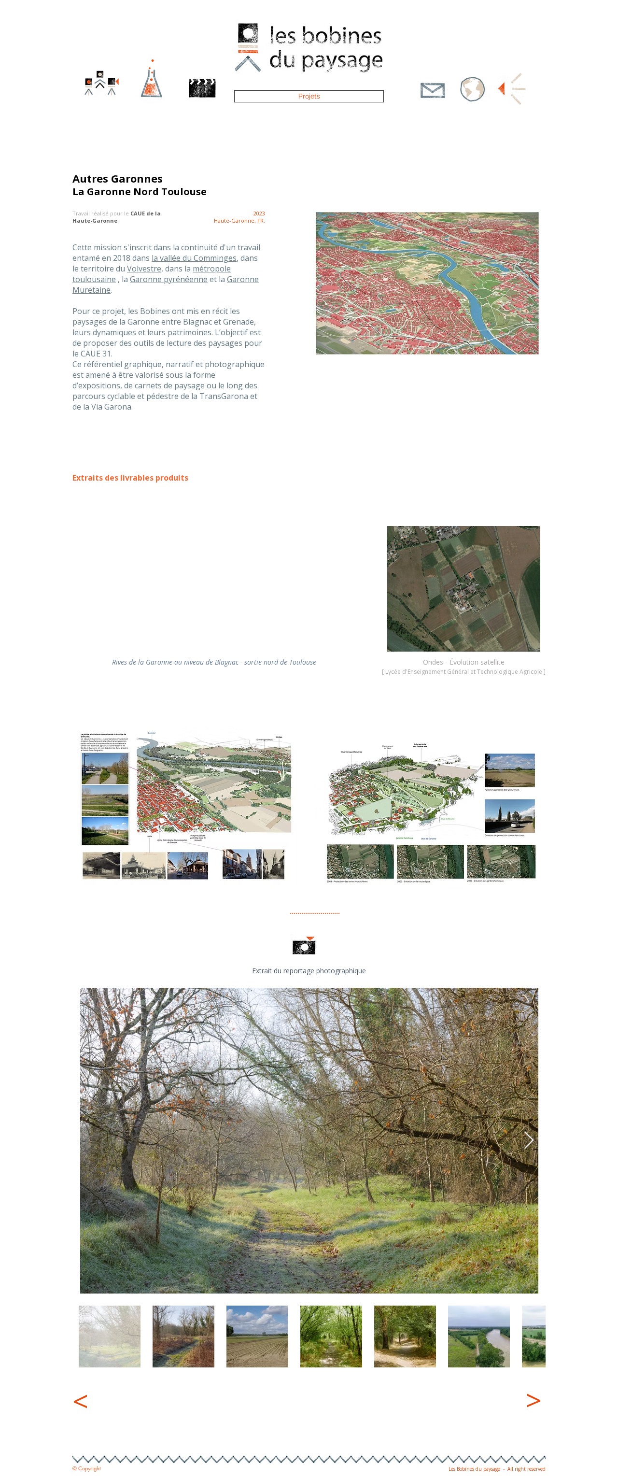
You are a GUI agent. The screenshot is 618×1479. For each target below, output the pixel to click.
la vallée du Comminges (194, 258)
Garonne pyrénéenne (169, 279)
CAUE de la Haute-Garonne (116, 217)
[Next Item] (528, 1140)
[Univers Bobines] (472, 96)
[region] (134, 1412)
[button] (432, 93)
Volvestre (144, 268)
